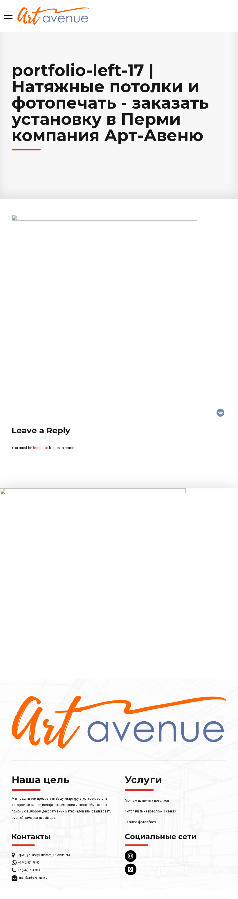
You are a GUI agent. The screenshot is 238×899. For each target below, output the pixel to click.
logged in (40, 447)
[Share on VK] (220, 413)
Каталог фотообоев (140, 822)
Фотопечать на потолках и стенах (150, 811)
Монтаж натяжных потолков (147, 800)
